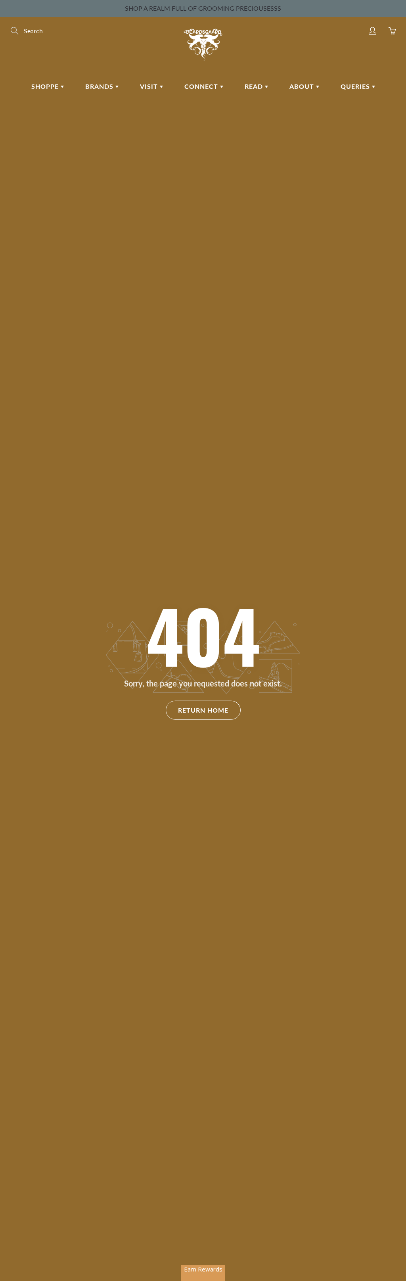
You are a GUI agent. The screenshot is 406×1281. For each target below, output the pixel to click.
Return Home (203, 710)
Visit (150, 86)
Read (255, 86)
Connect (202, 86)
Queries (356, 86)
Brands (100, 86)
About (302, 86)
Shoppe (46, 86)
